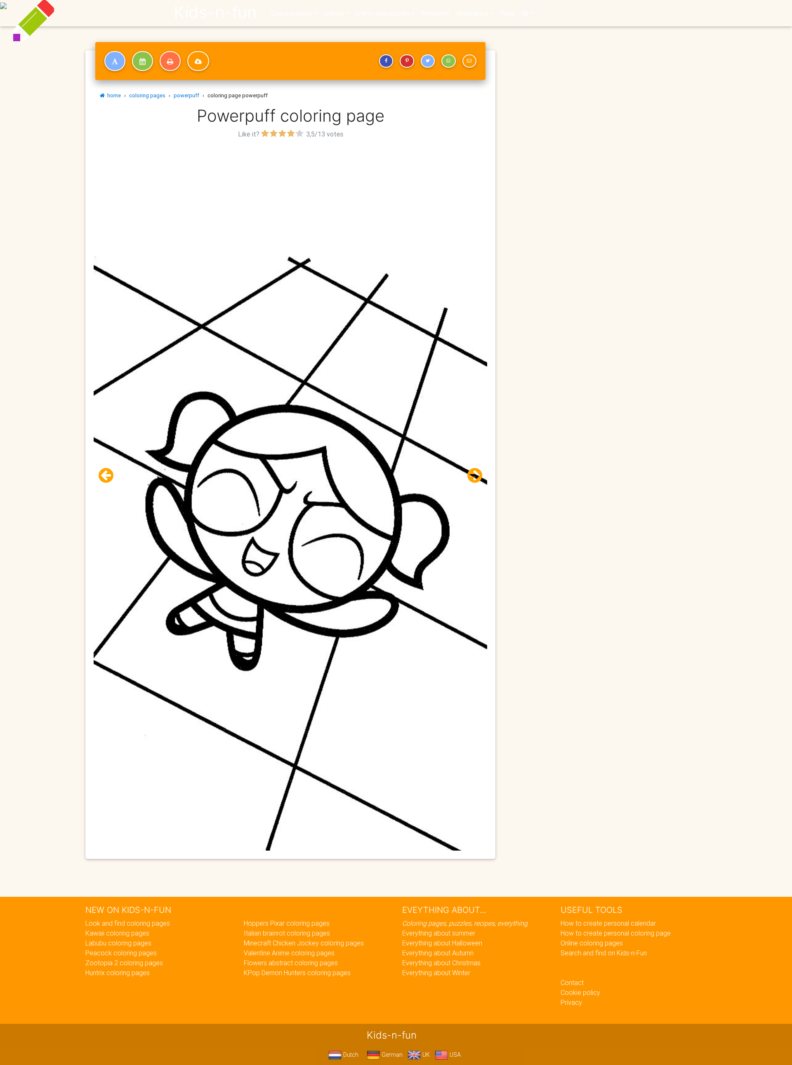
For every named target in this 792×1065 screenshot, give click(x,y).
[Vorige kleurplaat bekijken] (109, 476)
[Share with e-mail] (469, 61)
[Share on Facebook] (386, 61)
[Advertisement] (290, 198)
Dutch (350, 1054)
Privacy (571, 1002)
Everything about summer (438, 933)
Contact (572, 982)
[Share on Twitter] (428, 61)
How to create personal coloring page (616, 933)
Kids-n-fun (215, 12)
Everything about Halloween (442, 943)
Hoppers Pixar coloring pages (287, 923)
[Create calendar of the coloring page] (142, 61)
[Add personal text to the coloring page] (114, 61)
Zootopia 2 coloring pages (124, 963)
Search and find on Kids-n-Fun (604, 953)
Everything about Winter (436, 973)
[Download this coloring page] (198, 61)
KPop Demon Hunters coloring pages (297, 973)
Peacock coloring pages (121, 953)
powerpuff (186, 95)
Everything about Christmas (441, 963)
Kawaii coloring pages (117, 933)
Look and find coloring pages (127, 923)
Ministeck (436, 13)
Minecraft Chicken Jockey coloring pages (304, 943)
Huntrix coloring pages (117, 973)
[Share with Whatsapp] (448, 61)
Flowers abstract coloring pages (291, 963)
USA (454, 1054)
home (113, 95)
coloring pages (147, 95)
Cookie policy (580, 992)
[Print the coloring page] (170, 61)
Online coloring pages (592, 943)
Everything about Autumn (438, 953)
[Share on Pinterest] (407, 61)
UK (425, 1054)
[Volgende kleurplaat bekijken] (471, 476)
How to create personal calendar (608, 923)
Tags (507, 13)
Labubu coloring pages (118, 943)
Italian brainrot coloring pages (287, 933)
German (391, 1054)
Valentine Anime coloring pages (289, 953)
